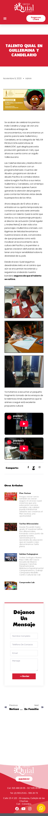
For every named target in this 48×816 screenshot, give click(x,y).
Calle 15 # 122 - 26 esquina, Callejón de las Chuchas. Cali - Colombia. (24, 801)
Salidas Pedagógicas (28, 554)
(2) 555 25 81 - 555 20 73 (24, 793)
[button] (5, 18)
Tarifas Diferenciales (28, 524)
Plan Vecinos (25, 493)
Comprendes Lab (27, 582)
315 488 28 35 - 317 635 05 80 (24, 788)
